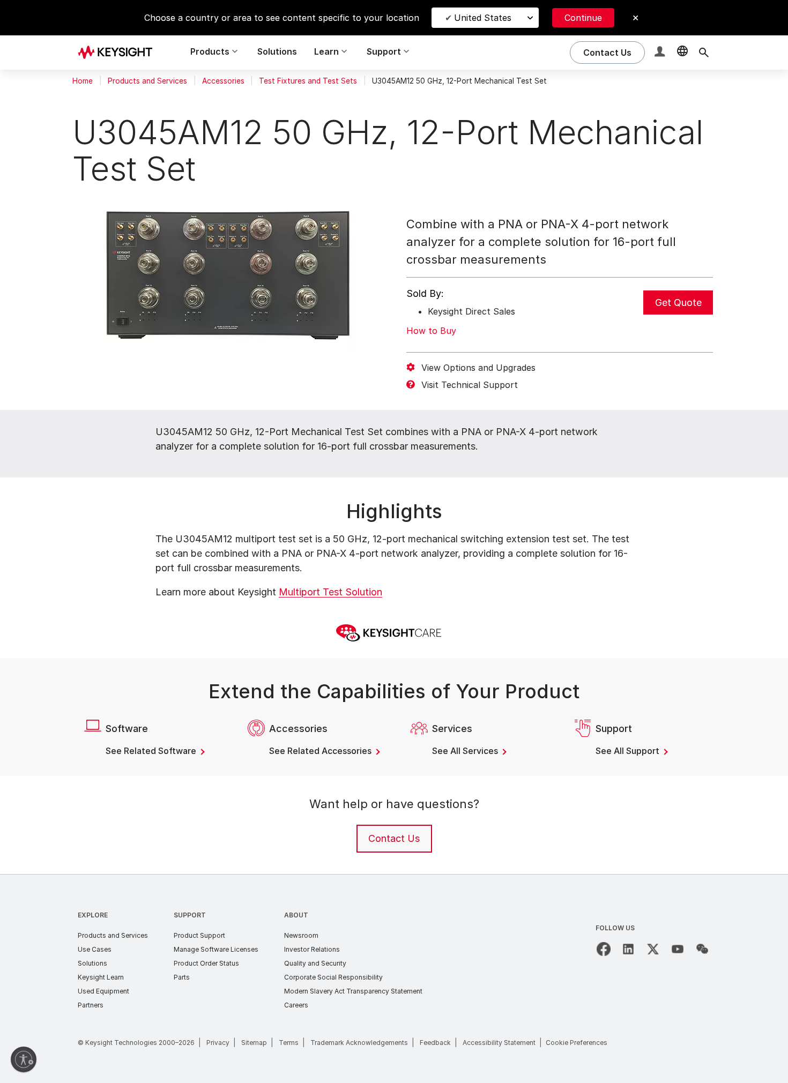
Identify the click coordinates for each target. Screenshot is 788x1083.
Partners (90, 1005)
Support (190, 915)
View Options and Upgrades (478, 367)
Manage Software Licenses (216, 949)
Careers (296, 1005)
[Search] (703, 52)
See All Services (466, 750)
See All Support (628, 750)
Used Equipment (103, 991)
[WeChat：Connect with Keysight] (702, 949)
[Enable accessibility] (23, 1059)
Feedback (435, 1043)
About (296, 915)
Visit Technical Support (469, 384)
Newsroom (301, 935)
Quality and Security (315, 963)
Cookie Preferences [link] (576, 1043)
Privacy (217, 1043)
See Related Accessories (321, 750)
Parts (182, 977)
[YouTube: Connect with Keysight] (678, 949)
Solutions (277, 51)
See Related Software (152, 750)
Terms (289, 1043)
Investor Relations (312, 949)
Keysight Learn (101, 977)
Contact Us (394, 838)
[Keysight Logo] (119, 52)
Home (82, 81)
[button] (661, 52)
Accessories (223, 81)
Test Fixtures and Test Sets (308, 81)
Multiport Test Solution (330, 591)
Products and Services (147, 81)
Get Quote (678, 302)
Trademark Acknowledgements (359, 1043)
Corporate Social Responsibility (333, 977)
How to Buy (431, 330)
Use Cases (94, 949)
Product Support (199, 935)
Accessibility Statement (499, 1043)
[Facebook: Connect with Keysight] (604, 949)
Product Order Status (206, 963)
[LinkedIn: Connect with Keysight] (628, 949)
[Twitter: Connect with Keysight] (653, 949)
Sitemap (254, 1043)
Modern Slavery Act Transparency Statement (353, 991)
